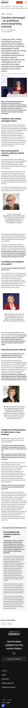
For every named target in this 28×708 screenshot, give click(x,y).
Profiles (21, 6)
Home (2, 6)
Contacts (3, 699)
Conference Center (9, 687)
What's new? (8, 6)
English (8, 702)
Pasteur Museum (8, 683)
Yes (4, 624)
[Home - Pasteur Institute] (5, 2)
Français (4, 702)
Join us (4, 671)
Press (4, 675)
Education (5, 679)
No (10, 624)
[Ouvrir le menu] (25, 2)
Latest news (15, 6)
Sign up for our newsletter (14, 659)
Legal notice (9, 699)
